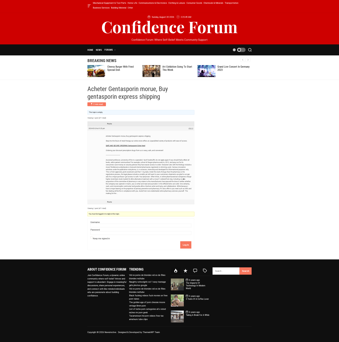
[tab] (176, 270)
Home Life (132, 3)
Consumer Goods (194, 3)
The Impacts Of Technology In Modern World (195, 286)
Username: (95, 222)
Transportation (231, 3)
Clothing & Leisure (176, 3)
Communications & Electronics (153, 3)
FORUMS (108, 49)
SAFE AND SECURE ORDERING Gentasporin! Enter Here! (125, 146)
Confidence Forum (169, 26)
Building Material (118, 7)
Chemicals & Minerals (213, 3)
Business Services (101, 7)
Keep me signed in (101, 238)
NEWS (99, 50)
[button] (248, 60)
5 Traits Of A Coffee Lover (197, 299)
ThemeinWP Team (151, 332)
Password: (95, 230)
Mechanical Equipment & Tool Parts (109, 3)
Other (130, 7)
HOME (90, 50)
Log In (186, 245)
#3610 (191, 128)
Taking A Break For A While (197, 315)
